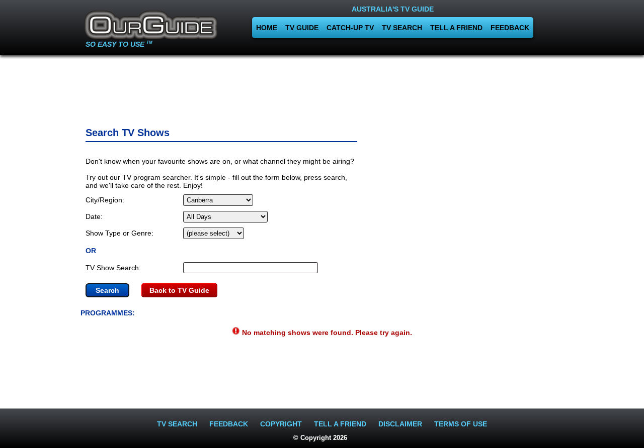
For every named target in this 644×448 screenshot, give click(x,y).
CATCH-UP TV (350, 28)
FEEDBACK (510, 28)
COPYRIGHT (281, 424)
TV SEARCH (402, 28)
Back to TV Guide (179, 290)
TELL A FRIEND (456, 28)
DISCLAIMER (400, 424)
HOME (266, 28)
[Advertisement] (322, 87)
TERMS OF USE (460, 424)
